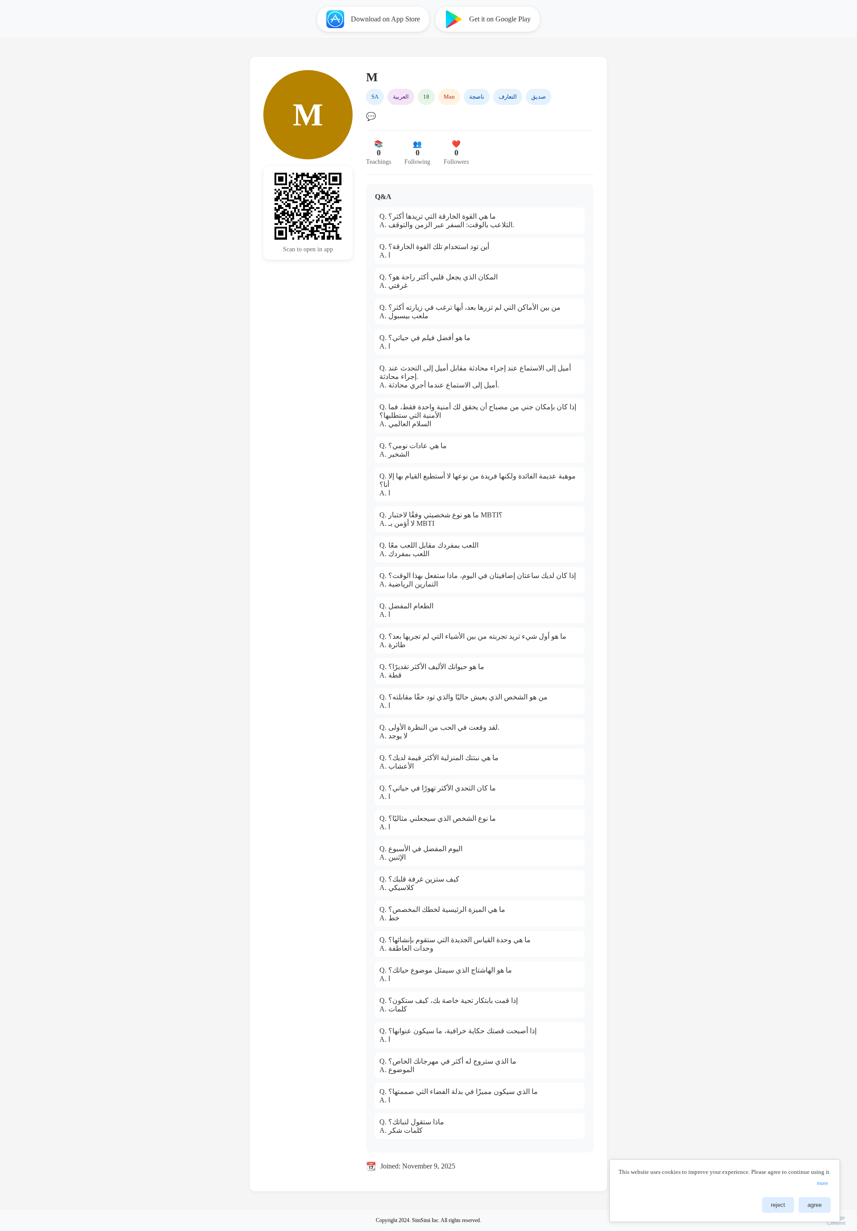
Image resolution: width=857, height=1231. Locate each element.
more (822, 1183)
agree (814, 1205)
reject (778, 1205)
